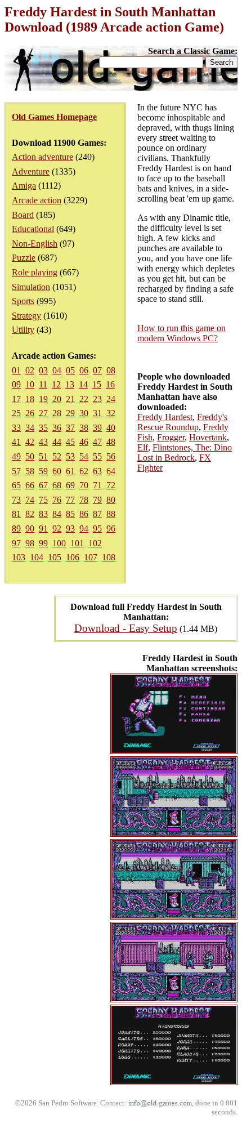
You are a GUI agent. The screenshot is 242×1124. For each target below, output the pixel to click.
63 (97, 471)
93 (70, 528)
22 (83, 399)
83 (43, 514)
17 (16, 399)
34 (29, 427)
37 (70, 427)
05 (70, 370)
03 (43, 370)
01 (16, 370)
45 (70, 442)
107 (90, 557)
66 (29, 485)
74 (29, 500)
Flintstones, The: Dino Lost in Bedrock (184, 452)
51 (43, 456)
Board (23, 215)
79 (97, 500)
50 (29, 456)
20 (56, 399)
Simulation (31, 287)
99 (43, 543)
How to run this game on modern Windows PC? (181, 333)
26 (29, 413)
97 (16, 543)
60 (56, 471)
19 (43, 399)
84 (56, 514)
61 (70, 471)
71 (97, 485)
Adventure (31, 171)
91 (43, 528)
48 (110, 442)
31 (97, 413)
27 (43, 413)
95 (97, 528)
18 (29, 399)
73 (16, 500)
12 (56, 384)
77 (70, 500)
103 (18, 557)
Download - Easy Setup (125, 628)
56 (110, 456)
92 (56, 528)
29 (70, 413)
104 (36, 557)
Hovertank (208, 437)
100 (59, 543)
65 (16, 485)
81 (16, 514)
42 (29, 442)
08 (110, 370)
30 (83, 413)
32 (110, 413)
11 (43, 384)
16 (110, 384)
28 (56, 413)
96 (110, 528)
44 (56, 442)
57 (16, 471)
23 (97, 399)
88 (110, 514)
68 (56, 485)
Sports (23, 301)
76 (56, 500)
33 (16, 427)
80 (110, 500)
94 (83, 528)
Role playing (34, 272)
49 (16, 456)
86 (83, 514)
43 (43, 442)
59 (43, 471)
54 (83, 456)
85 (70, 514)
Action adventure (42, 157)
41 (16, 442)
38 (83, 427)
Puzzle (23, 257)
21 (70, 399)
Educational (33, 229)
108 (108, 557)
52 (56, 456)
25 (16, 413)
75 (43, 500)
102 (95, 543)
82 (29, 514)
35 (43, 427)
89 (16, 528)
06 (83, 370)
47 (97, 442)
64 (110, 471)
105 (54, 557)
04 (56, 370)
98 (29, 543)
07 (97, 370)
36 (56, 427)
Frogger (171, 437)
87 (97, 514)
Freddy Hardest (164, 417)
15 (96, 384)
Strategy (26, 315)
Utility (23, 329)
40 (110, 427)
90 (29, 528)
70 (83, 485)
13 (69, 384)
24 (110, 399)
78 (83, 500)
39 (97, 427)
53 (70, 456)
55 (97, 456)
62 (83, 471)
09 (16, 384)
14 (83, 384)
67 (43, 485)
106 (72, 557)
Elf (142, 447)
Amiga (24, 185)
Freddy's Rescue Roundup (182, 422)
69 (70, 485)
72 (110, 485)
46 (83, 442)
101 (77, 543)
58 (29, 471)
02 (29, 370)
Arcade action (36, 200)
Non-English (34, 243)
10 (29, 384)
